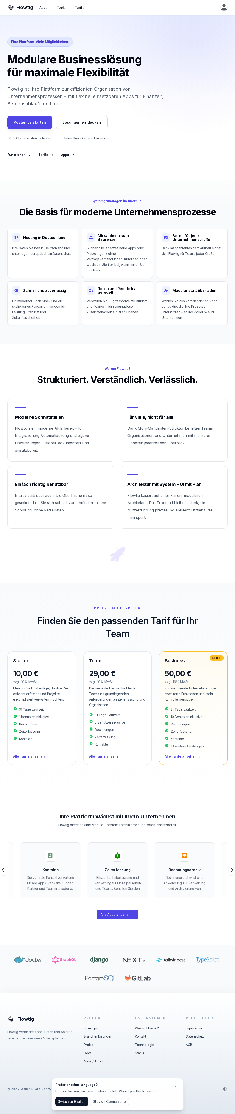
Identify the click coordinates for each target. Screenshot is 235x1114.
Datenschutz (195, 1036)
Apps (43, 7)
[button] (41, 708)
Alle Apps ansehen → (118, 914)
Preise (88, 1045)
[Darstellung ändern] (225, 1088)
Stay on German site (109, 1101)
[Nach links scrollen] (3, 869)
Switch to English (72, 1101)
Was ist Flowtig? (147, 1028)
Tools (61, 7)
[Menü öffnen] (224, 7)
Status (139, 1053)
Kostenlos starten (30, 122)
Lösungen (91, 1028)
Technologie (144, 1045)
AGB (189, 1045)
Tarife (79, 7)
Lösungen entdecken (82, 122)
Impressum (194, 1028)
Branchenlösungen (98, 1036)
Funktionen (16, 155)
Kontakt (140, 1036)
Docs (88, 1053)
